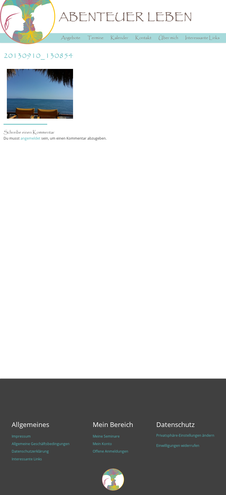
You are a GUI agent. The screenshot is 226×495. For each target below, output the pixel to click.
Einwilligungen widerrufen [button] (177, 445)
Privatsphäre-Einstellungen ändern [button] (185, 435)
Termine (95, 37)
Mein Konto (102, 443)
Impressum (21, 436)
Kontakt (143, 37)
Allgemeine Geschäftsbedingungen (41, 443)
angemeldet (30, 138)
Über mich (168, 37)
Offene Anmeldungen (110, 451)
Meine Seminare (106, 436)
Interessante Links (202, 37)
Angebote (70, 37)
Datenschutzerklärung (30, 451)
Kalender (119, 37)
